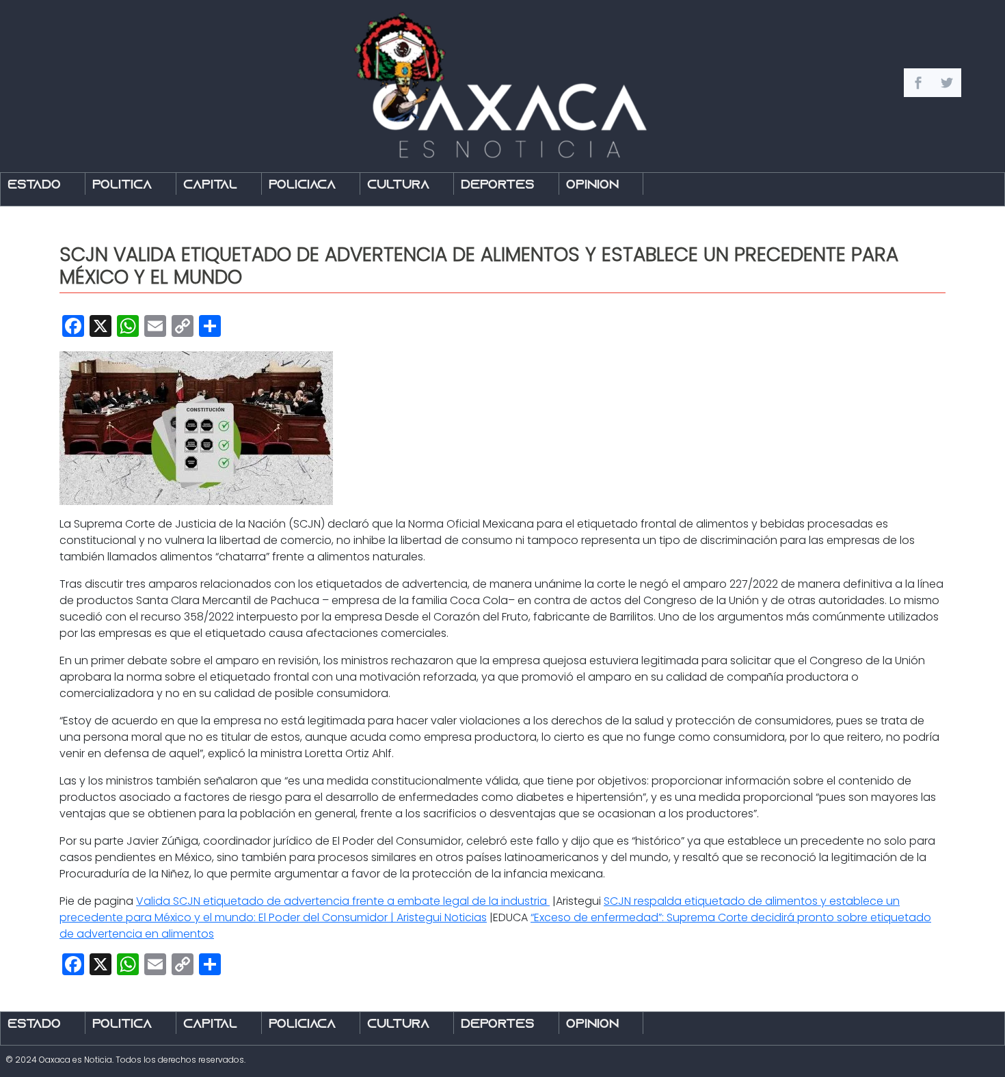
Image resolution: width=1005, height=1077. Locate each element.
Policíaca (302, 185)
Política (122, 185)
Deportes (498, 185)
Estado (34, 185)
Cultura (398, 185)
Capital (210, 185)
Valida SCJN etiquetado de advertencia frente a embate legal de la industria (343, 901)
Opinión (592, 185)
